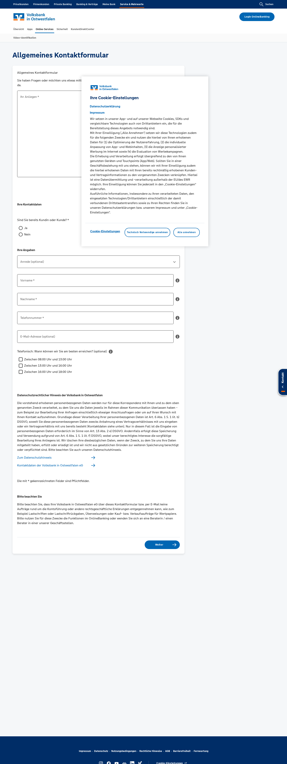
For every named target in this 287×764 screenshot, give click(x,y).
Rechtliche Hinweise (150, 751)
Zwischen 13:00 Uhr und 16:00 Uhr (48, 365)
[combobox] (98, 263)
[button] (177, 282)
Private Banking (63, 4)
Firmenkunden (41, 4)
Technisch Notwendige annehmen (147, 232)
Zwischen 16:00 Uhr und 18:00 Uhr (48, 372)
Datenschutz (101, 751)
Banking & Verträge (87, 4)
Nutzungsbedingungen (123, 751)
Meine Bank (108, 4)
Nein (27, 234)
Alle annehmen (186, 232)
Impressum (85, 751)
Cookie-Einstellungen (105, 231)
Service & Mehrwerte (132, 4)
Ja (25, 228)
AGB (167, 751)
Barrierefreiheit (182, 751)
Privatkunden (21, 4)
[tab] (18, 29)
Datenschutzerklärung (105, 106)
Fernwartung (201, 751)
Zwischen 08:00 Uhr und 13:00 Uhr (48, 359)
